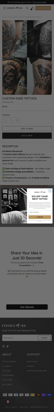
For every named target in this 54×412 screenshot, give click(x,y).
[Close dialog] (50, 191)
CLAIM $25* (40, 217)
